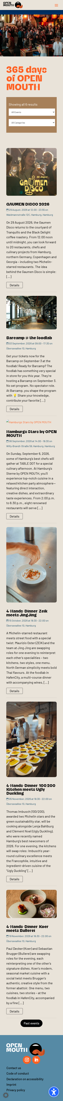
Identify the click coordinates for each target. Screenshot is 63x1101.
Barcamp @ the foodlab (29, 337)
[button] (56, 5)
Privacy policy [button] (15, 1090)
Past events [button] (31, 1023)
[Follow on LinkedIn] (36, 1060)
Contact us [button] (13, 1068)
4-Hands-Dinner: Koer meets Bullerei (27, 928)
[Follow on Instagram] (27, 1060)
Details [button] (14, 285)
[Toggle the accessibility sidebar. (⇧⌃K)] (54, 1092)
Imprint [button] (11, 1084)
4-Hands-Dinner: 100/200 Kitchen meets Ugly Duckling (30, 789)
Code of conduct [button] (17, 1073)
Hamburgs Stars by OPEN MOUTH (31, 433)
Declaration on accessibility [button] (24, 1079)
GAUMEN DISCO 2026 (27, 204)
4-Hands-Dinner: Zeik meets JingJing (26, 612)
